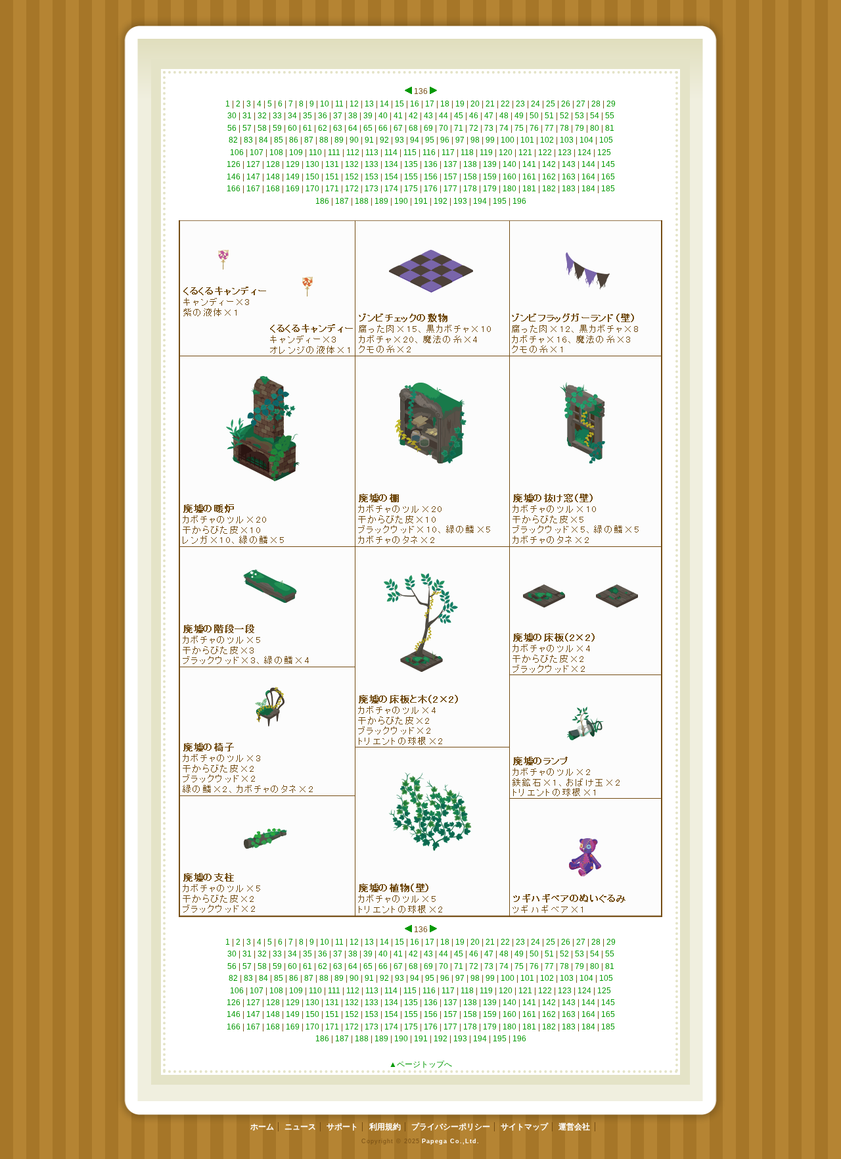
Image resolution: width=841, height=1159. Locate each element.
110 (315, 152)
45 (458, 115)
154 (391, 176)
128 (273, 164)
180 (509, 188)
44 (443, 115)
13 (369, 103)
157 (450, 176)
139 (490, 164)
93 (399, 140)
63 (337, 128)
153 (371, 176)
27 (580, 103)
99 (490, 140)
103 (567, 140)
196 (519, 201)
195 (500, 201)
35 (307, 115)
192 (440, 201)
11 (339, 103)
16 (414, 103)
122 (545, 152)
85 (278, 140)
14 (384, 103)
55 (609, 115)
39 (368, 115)
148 (273, 176)
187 (342, 201)
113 (371, 152)
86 (293, 140)
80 (594, 128)
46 (473, 115)
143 (569, 164)
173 (371, 188)
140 (509, 164)
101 (527, 140)
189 (381, 201)
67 (398, 128)
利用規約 (385, 1126)
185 (608, 188)
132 (352, 164)
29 (611, 103)
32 (262, 115)
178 (470, 188)
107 (256, 152)
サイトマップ (524, 1126)
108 (276, 152)
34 (292, 115)
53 (579, 115)
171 (332, 188)
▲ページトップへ (420, 1064)
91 (369, 140)
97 (459, 140)
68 (413, 128)
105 (606, 140)
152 (352, 176)
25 (550, 103)
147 (253, 176)
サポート (342, 1126)
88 (323, 140)
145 (608, 164)
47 (488, 115)
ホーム (262, 1126)
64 (352, 128)
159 (490, 176)
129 (293, 164)
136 (431, 164)
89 (339, 140)
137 (450, 164)
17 (429, 103)
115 (410, 152)
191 (421, 201)
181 (529, 188)
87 (308, 140)
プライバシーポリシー (450, 1126)
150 (312, 176)
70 (443, 128)
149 (293, 176)
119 (486, 152)
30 (232, 115)
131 (332, 164)
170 (312, 188)
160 (509, 176)
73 (488, 128)
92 (384, 140)
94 (414, 140)
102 (547, 140)
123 (565, 152)
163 (569, 176)
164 (588, 176)
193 (460, 201)
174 (391, 188)
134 (391, 164)
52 (564, 115)
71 (458, 128)
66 (383, 128)
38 (352, 115)
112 (352, 152)
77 (549, 128)
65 (368, 128)
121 (525, 152)
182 (549, 188)
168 (273, 188)
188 (362, 201)
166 (233, 188)
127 (253, 164)
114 (390, 152)
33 (277, 115)
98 (475, 140)
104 (586, 140)
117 (448, 152)
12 (354, 103)
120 (505, 152)
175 (411, 188)
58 (262, 128)
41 (398, 115)
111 (334, 152)
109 (296, 152)
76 (534, 128)
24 (535, 103)
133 (371, 164)
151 (332, 176)
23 (520, 103)
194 (480, 201)
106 (237, 152)
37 (337, 115)
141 (529, 164)
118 (467, 152)
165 (608, 176)
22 (505, 103)
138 (470, 164)
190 (401, 201)
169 (293, 188)
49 (519, 115)
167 (253, 188)
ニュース (300, 1126)
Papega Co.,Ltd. (450, 1141)
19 (459, 103)
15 (399, 103)
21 (490, 103)
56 (232, 128)
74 (504, 128)
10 (324, 103)
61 (307, 128)
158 (470, 176)
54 (594, 115)
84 (263, 140)
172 (352, 188)
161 (529, 176)
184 (588, 188)
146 (233, 176)
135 (411, 164)
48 (504, 115)
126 (233, 164)
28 (595, 103)
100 (507, 140)
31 (247, 115)
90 (354, 140)
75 (519, 128)
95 (429, 140)
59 (277, 128)
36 (322, 115)
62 (322, 128)
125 (604, 152)
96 (444, 140)
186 (322, 201)
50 (534, 115)
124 (584, 152)
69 (428, 128)
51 (549, 115)
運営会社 (574, 1126)
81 (609, 128)
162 (549, 176)
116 (429, 152)
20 (475, 103)
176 (431, 188)
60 (292, 128)
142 (549, 164)
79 (579, 128)
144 (588, 164)
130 (312, 164)
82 (233, 140)
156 (431, 176)
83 (248, 140)
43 (428, 115)
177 (450, 188)
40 (383, 115)
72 (473, 128)
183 (569, 188)
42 (413, 115)
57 (247, 128)
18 (444, 103)
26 (565, 103)
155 (411, 176)
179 (490, 188)
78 (564, 128)
